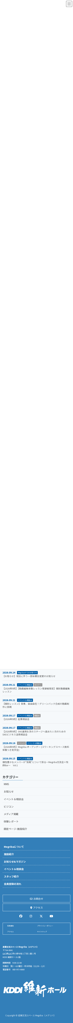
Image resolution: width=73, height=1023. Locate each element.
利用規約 (10, 926)
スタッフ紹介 (11, 876)
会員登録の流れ (12, 884)
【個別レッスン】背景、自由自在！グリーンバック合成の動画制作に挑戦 (35, 705)
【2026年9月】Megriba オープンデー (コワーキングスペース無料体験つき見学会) (35, 748)
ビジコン (9, 806)
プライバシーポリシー (45, 926)
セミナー (37, 684)
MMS (6, 784)
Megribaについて (14, 846)
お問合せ (38, 898)
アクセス (38, 907)
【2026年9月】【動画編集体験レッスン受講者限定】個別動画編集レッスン (36, 690)
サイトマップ (42, 931)
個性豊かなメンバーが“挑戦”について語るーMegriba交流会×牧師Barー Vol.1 (35, 763)
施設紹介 (9, 854)
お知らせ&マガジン (15, 861)
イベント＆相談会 (25, 684)
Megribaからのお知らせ (27, 672)
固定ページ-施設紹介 (15, 829)
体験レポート (11, 821)
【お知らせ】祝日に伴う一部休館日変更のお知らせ (28, 676)
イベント (21, 743)
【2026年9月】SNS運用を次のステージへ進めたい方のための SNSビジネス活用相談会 (34, 733)
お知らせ (9, 791)
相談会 (37, 715)
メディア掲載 (11, 814)
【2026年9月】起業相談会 (15, 719)
